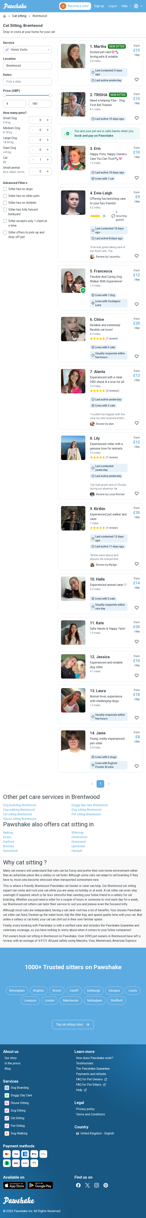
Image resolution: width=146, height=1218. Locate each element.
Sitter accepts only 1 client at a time (27, 223)
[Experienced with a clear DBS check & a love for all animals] (100, 397)
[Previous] (92, 784)
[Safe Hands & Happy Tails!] (100, 632)
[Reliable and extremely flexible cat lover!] (100, 338)
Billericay (77, 832)
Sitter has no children (22, 202)
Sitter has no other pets (24, 196)
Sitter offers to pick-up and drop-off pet (26, 235)
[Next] (109, 784)
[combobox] (27, 50)
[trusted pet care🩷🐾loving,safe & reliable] (100, 63)
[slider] (4, 95)
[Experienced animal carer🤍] (100, 593)
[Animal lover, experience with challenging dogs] (100, 704)
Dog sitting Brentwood (86, 809)
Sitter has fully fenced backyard (23, 212)
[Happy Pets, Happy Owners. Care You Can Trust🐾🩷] (100, 163)
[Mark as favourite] (136, 79)
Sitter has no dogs (20, 189)
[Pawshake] (15, 6)
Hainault (76, 851)
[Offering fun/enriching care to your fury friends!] (100, 224)
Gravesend (78, 841)
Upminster (78, 846)
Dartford (8, 841)
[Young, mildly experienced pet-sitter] (100, 749)
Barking (8, 832)
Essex (7, 837)
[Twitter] (87, 1185)
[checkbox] (5, 189)
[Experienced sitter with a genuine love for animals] (100, 466)
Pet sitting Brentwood (86, 814)
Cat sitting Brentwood (17, 814)
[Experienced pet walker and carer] (100, 536)
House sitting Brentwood (19, 819)
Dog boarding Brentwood (19, 805)
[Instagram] (96, 1185)
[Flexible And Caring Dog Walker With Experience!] (100, 287)
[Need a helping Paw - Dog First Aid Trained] (100, 106)
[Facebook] (78, 1185)
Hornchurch (10, 851)
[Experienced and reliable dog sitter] (100, 666)
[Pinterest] (106, 1185)
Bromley (8, 846)
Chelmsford (79, 837)
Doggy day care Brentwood (89, 805)
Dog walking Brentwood (19, 809)
